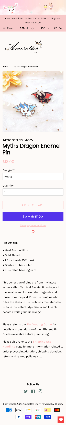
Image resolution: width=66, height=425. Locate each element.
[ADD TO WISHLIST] (33, 231)
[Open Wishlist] (61, 419)
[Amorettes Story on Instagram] (40, 392)
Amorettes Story (32, 404)
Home (5, 66)
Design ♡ (9, 170)
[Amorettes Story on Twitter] (26, 392)
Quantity (8, 185)
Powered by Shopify (52, 404)
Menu (10, 28)
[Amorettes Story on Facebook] (33, 392)
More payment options (33, 225)
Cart (60, 28)
